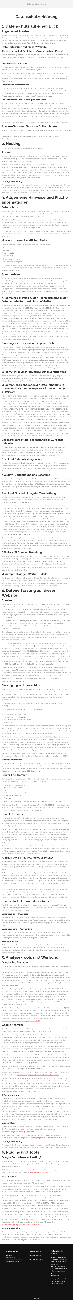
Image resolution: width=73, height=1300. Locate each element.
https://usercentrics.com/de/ (43, 697)
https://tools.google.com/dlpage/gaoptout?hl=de (18, 1132)
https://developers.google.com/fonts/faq (53, 1170)
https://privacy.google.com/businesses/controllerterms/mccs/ (38, 1075)
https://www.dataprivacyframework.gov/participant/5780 (21, 1021)
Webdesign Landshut (34, 1251)
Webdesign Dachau (12, 1251)
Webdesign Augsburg (12, 1261)
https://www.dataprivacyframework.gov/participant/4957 (21, 1225)
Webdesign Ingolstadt (34, 1255)
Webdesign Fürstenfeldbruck (11, 1256)
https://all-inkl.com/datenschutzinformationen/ (17, 161)
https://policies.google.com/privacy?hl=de (44, 1172)
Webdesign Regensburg (35, 1259)
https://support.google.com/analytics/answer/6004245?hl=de (46, 1138)
